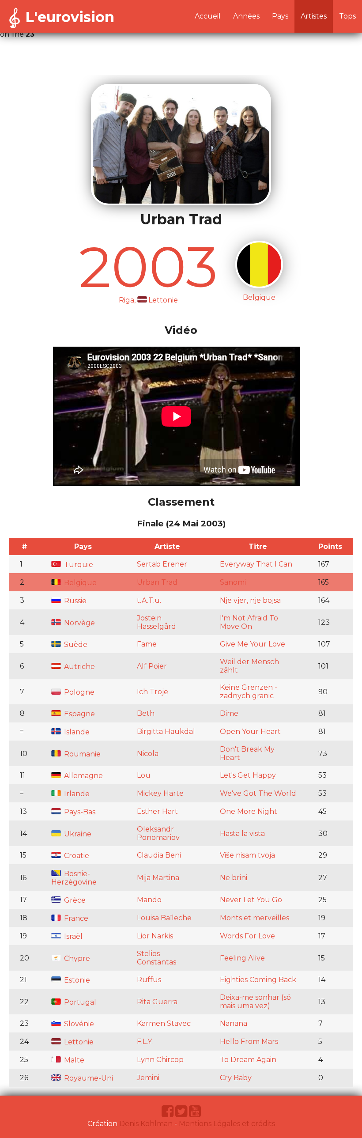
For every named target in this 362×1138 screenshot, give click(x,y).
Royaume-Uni (87, 1078)
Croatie (75, 855)
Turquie (77, 564)
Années (246, 16)
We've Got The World (258, 793)
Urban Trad (157, 582)
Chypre (76, 958)
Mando (149, 900)
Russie (74, 601)
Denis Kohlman (146, 1123)
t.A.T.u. (149, 600)
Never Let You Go (251, 900)
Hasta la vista (242, 833)
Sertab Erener (162, 564)
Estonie (76, 980)
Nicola (147, 753)
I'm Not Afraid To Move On (249, 622)
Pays (280, 16)
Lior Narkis (155, 936)
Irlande (76, 794)
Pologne (78, 692)
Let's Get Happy (248, 775)
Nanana (233, 1023)
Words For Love (247, 936)
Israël (72, 936)
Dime (229, 713)
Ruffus (149, 979)
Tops (347, 16)
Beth (146, 713)
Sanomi (233, 582)
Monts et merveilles (254, 918)
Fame (147, 644)
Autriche (78, 666)
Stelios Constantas (156, 957)
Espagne (78, 714)
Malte (73, 1060)
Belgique (79, 582)
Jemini (148, 1078)
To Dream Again (248, 1059)
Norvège (78, 623)
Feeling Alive (242, 958)
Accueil (208, 16)
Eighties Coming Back (258, 979)
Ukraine (76, 834)
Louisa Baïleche (164, 918)
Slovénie (78, 1024)
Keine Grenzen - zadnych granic (248, 691)
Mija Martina (158, 877)
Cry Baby (236, 1078)
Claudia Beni (159, 855)
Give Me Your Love (252, 644)
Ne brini (233, 877)
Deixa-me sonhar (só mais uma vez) (255, 1001)
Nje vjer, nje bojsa (250, 600)
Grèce (74, 900)
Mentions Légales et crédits (227, 1123)
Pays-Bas (78, 812)
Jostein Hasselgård (156, 622)
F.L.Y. (145, 1041)
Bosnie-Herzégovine (74, 878)
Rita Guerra (157, 1002)
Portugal (79, 1002)
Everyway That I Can (256, 564)
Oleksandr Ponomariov (158, 833)
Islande (76, 732)
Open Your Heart (250, 731)
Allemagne (82, 775)
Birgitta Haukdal (166, 731)
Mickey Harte (160, 793)
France (75, 918)
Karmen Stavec (164, 1023)
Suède (74, 644)
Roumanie (81, 754)
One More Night (248, 811)
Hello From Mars (249, 1041)
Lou (144, 775)
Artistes (314, 16)
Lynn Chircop (160, 1059)
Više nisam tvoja (247, 855)
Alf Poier (152, 666)
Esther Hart (157, 811)
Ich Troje (152, 692)
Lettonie (78, 1042)
